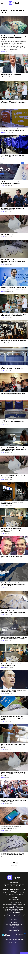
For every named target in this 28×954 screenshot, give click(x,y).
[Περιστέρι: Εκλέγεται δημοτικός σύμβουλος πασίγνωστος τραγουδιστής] (14, 653)
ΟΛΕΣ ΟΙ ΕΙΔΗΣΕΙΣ (14, 882)
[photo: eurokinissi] (14, 382)
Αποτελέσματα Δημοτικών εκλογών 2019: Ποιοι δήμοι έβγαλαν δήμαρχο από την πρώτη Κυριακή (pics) (12, 854)
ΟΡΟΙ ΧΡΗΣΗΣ (14, 922)
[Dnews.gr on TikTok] (14, 885)
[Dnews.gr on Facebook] (5, 885)
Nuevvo (17, 942)
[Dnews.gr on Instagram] (11, 885)
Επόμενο (17, 863)
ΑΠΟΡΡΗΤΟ (24, 953)
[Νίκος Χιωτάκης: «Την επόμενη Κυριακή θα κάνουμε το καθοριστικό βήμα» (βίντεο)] (14, 679)
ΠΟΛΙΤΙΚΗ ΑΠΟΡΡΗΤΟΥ (14, 925)
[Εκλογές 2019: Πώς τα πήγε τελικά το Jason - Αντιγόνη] (14, 545)
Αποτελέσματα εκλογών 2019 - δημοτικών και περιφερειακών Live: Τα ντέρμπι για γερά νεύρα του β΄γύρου (13, 718)
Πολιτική (3, 132)
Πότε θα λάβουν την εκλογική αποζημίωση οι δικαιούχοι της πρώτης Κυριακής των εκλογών (14, 37)
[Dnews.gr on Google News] (17, 885)
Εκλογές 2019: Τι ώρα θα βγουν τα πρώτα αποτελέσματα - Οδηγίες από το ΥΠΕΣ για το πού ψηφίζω (13, 261)
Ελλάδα (2, 78)
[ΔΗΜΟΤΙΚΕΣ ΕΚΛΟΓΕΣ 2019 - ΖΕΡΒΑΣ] (14, 329)
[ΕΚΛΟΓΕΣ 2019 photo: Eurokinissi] (14, 705)
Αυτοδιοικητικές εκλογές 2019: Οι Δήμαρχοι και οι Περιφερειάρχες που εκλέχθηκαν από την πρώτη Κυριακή (13, 746)
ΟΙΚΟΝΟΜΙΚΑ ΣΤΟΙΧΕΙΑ (14, 930)
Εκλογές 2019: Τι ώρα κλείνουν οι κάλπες (11, 234)
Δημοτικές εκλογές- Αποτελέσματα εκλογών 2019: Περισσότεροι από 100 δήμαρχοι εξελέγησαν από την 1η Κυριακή (14, 774)
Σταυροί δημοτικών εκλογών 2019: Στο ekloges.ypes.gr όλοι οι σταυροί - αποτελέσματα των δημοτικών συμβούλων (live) (13, 584)
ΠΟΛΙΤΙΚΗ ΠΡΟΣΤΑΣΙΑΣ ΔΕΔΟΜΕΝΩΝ (14, 924)
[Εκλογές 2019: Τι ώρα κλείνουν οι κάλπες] (14, 224)
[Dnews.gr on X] (8, 885)
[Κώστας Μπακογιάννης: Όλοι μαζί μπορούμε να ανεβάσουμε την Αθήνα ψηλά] (14, 197)
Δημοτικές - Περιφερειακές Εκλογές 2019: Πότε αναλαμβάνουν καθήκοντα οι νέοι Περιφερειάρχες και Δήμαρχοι (13, 102)
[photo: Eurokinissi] (14, 789)
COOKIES (14, 927)
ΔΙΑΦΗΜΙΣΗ (14, 920)
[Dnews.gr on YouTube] (20, 885)
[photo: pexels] (14, 25)
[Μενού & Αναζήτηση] (2, 3)
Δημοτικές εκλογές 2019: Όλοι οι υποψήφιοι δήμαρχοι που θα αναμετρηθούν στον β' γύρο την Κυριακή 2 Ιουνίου (13, 530)
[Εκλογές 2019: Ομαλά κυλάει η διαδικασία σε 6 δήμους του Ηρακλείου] (14, 144)
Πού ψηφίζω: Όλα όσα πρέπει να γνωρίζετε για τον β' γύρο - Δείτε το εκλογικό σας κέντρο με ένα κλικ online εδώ (14, 421)
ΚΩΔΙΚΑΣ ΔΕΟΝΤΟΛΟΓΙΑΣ (14, 929)
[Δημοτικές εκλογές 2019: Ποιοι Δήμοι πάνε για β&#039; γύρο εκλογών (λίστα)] (14, 465)
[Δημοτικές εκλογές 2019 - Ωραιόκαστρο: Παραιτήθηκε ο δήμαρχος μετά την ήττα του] (14, 63)
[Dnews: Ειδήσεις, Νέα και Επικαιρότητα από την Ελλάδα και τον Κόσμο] (14, 3)
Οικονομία (3, 51)
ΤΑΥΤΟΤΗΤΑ (14, 919)
